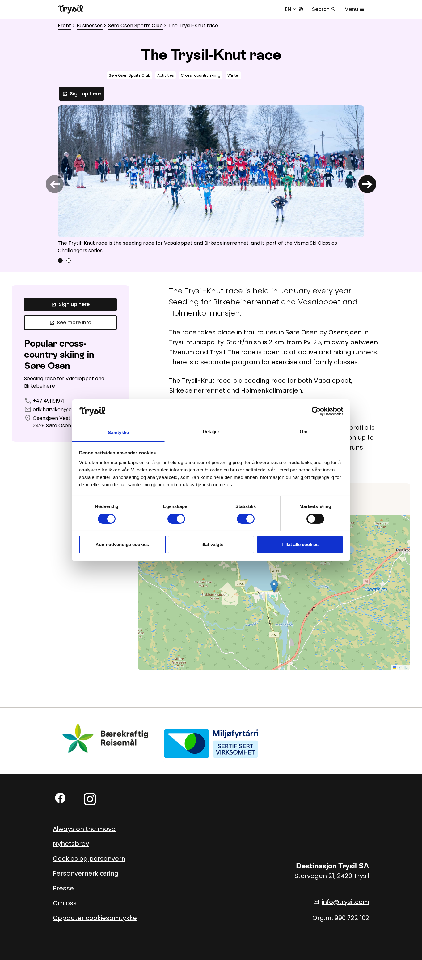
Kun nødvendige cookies (122, 544)
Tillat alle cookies (300, 544)
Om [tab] (303, 431)
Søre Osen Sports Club (135, 25)
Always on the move (84, 828)
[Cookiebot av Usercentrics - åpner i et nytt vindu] (316, 411)
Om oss (65, 903)
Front (64, 25)
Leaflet (402, 667)
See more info (70, 322)
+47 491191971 (49, 400)
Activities (165, 75)
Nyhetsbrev (71, 843)
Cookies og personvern (89, 858)
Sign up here (81, 93)
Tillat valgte (211, 544)
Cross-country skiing (201, 75)
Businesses (90, 25)
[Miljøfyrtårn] (211, 743)
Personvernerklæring (86, 873)
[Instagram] (89, 799)
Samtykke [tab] (118, 432)
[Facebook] (60, 798)
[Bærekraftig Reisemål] (106, 738)
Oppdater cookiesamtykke (95, 918)
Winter (233, 75)
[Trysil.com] (70, 9)
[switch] (176, 519)
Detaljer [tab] (211, 431)
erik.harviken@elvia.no (60, 409)
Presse (63, 888)
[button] (274, 586)
